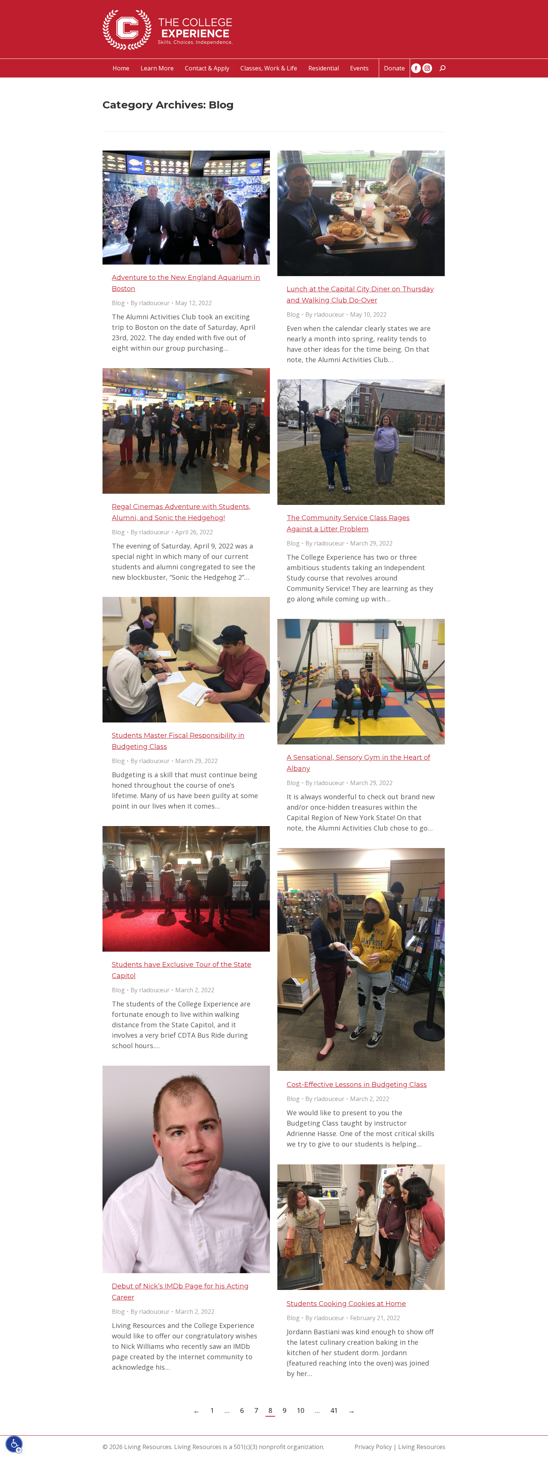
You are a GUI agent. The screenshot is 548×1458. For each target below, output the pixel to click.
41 (334, 1410)
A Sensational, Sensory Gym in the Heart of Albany (358, 763)
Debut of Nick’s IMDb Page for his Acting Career (180, 1292)
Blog (118, 303)
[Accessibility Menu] (14, 1444)
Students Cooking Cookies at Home (346, 1304)
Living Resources (421, 1447)
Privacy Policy (373, 1447)
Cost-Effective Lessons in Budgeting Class (357, 1085)
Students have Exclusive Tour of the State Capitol (181, 970)
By (150, 303)
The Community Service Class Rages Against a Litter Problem (348, 523)
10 (300, 1410)
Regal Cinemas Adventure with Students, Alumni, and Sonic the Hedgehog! (181, 512)
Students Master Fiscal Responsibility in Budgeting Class (178, 741)
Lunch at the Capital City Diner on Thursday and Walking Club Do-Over (360, 294)
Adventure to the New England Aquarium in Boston (186, 283)
